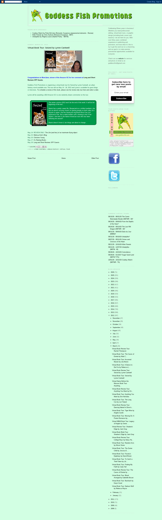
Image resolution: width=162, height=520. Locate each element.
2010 (113, 502)
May (114, 340)
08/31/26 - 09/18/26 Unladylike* (119, 237)
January (116, 495)
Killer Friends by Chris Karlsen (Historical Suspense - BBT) (52, 35)
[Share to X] (41, 147)
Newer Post (32, 158)
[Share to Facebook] (43, 147)
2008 (113, 508)
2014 (113, 309)
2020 (113, 291)
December (116, 318)
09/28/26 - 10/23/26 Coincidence (119, 252)
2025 (113, 275)
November (116, 321)
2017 (113, 300)
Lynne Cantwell (40, 149)
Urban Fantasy (53, 149)
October (116, 324)
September (117, 327)
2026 (113, 272)
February (116, 492)
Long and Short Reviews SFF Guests (46, 142)
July (114, 334)
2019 (113, 294)
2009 (113, 505)
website (121, 58)
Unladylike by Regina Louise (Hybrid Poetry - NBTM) (50, 37)
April (114, 343)
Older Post (95, 158)
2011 (113, 499)
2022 (113, 284)
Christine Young (39, 137)
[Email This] (36, 147)
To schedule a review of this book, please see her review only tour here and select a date (67, 90)
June (114, 337)
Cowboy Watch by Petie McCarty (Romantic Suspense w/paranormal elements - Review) (62, 33)
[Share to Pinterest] (45, 147)
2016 (113, 303)
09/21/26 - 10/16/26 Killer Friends (119, 244)
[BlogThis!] (39, 147)
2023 (113, 281)
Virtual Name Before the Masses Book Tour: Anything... (120, 383)
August (115, 330)
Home (64, 158)
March (115, 346)
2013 (113, 312)
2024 (113, 278)
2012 (113, 315)
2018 (113, 297)
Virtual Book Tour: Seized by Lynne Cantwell (48, 48)
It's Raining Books (40, 140)
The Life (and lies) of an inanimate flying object (61, 132)
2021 (113, 288)
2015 (113, 306)
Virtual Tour (65, 149)
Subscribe (121, 98)
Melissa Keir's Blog (40, 135)
